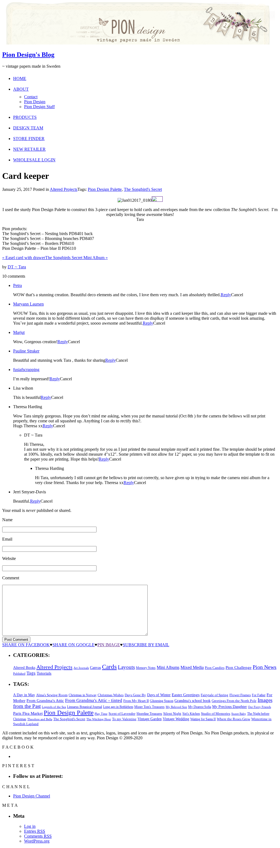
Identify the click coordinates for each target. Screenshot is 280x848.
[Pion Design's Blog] (138, 43)
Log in (30, 826)
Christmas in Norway (83, 695)
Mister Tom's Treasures (149, 707)
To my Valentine (124, 719)
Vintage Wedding (176, 719)
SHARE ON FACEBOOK (26, 644)
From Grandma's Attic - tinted (93, 700)
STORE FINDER (29, 138)
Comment (10, 578)
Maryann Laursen (28, 304)
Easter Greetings (186, 694)
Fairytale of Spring (214, 695)
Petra (17, 285)
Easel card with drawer (23, 257)
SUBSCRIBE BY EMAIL (146, 644)
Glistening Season (161, 701)
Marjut (19, 332)
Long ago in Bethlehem (118, 707)
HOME (19, 78)
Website (9, 558)
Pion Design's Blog (28, 54)
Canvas (95, 668)
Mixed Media (192, 667)
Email (7, 539)
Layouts (126, 667)
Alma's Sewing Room (52, 695)
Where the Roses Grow (233, 719)
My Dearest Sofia (199, 707)
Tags (31, 673)
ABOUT (21, 89)
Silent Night (172, 713)
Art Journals (81, 667)
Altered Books (24, 667)
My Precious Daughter (229, 707)
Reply (226, 294)
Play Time (101, 713)
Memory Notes (146, 668)
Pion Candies (214, 668)
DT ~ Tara (17, 267)
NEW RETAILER (29, 149)
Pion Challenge (239, 667)
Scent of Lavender (122, 713)
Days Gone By (135, 695)
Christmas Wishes (111, 695)
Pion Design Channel (31, 796)
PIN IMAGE (108, 644)
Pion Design (34, 101)
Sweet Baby (238, 713)
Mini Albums (168, 667)
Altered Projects (63, 189)
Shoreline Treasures (149, 714)
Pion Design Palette (105, 189)
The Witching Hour (98, 719)
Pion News (264, 667)
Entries (34, 831)
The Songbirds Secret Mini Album (76, 257)
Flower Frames (240, 695)
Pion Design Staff (39, 106)
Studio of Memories (215, 713)
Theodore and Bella (39, 719)
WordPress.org (36, 841)
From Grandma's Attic (45, 700)
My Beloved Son (176, 706)
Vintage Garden (150, 719)
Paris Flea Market (28, 713)
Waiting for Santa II (203, 719)
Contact (30, 96)
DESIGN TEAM (28, 128)
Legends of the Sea (54, 706)
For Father (259, 695)
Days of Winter (159, 695)
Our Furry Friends (259, 706)
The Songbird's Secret (143, 189)
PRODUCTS (25, 117)
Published (19, 673)
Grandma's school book (192, 701)
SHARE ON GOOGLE (73, 644)
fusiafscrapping (26, 369)
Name (7, 519)
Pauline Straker (26, 351)
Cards (109, 666)
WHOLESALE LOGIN (34, 160)
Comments (38, 836)
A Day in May (24, 695)
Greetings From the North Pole (234, 701)
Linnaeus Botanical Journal (84, 707)
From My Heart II (136, 701)
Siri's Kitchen (191, 714)
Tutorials (44, 673)
